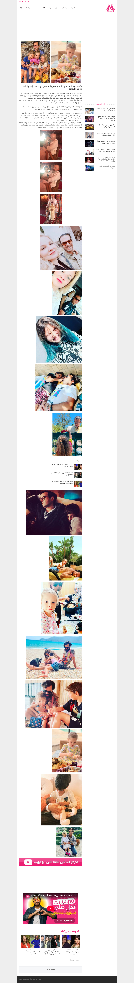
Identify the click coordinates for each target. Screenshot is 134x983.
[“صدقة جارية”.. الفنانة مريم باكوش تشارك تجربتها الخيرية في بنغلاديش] (78, 467)
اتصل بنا (102, 2)
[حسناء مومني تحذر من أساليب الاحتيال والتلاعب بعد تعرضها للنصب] (78, 484)
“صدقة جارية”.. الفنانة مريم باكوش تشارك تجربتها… (62, 465)
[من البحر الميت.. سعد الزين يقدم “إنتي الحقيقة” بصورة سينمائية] (89, 135)
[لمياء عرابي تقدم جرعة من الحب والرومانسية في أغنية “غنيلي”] (89, 111)
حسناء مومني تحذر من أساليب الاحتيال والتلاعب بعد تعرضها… (62, 482)
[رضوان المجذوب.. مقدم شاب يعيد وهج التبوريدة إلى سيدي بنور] (89, 152)
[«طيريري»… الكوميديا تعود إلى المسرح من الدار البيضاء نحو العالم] (89, 127)
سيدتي (57, 7)
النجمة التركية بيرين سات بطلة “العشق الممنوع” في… (62, 474)
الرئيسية (73, 7)
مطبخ (44, 7)
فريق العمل (108, 2)
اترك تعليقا (50, 969)
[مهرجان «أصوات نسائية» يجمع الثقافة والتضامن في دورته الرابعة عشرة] (89, 119)
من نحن (113, 2)
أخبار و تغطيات (28, 7)
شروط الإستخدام (96, 2)
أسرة (50, 7)
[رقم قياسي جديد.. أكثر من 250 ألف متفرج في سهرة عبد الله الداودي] (89, 143)
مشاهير (37, 7)
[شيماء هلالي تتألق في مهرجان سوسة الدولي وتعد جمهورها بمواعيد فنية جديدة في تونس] (89, 160)
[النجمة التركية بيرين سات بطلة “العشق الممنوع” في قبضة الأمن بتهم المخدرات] (78, 475)
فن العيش (65, 7)
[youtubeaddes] (50, 862)
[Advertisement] (100, 70)
